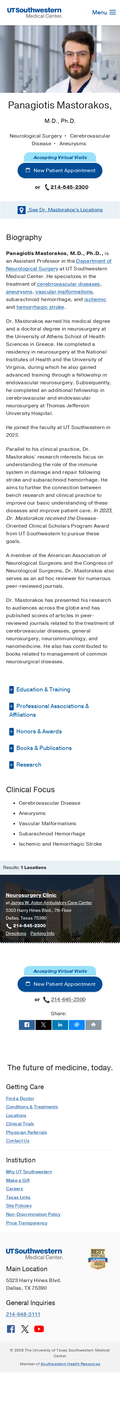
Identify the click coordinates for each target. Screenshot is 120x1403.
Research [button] (28, 765)
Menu (100, 12)
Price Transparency (27, 1223)
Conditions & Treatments (32, 1107)
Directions (16, 933)
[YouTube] (39, 1331)
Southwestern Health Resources (70, 1364)
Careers (14, 1189)
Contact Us (17, 1141)
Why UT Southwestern (29, 1172)
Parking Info (42, 933)
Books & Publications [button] (43, 748)
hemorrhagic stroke (40, 307)
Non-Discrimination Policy (33, 1214)
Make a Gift (18, 1180)
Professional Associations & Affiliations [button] (49, 710)
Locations (66, 209)
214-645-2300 (69, 187)
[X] (25, 1331)
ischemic (95, 299)
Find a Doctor (20, 1099)
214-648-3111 (23, 1314)
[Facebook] (11, 1331)
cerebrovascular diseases (68, 284)
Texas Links (18, 1197)
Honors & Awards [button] (38, 731)
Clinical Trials (20, 1124)
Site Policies (19, 1206)
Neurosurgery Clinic (31, 895)
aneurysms (19, 291)
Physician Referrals (26, 1132)
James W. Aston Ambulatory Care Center (51, 903)
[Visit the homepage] (35, 12)
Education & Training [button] (42, 689)
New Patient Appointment (64, 170)
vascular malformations (64, 291)
